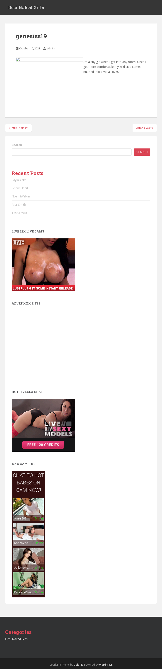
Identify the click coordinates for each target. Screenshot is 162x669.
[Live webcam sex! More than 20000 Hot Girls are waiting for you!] (43, 264)
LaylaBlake (19, 180)
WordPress (105, 664)
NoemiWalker (21, 196)
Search (17, 145)
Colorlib (79, 664)
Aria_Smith (19, 205)
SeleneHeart (20, 188)
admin (51, 48)
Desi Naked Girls (26, 7)
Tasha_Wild (19, 213)
